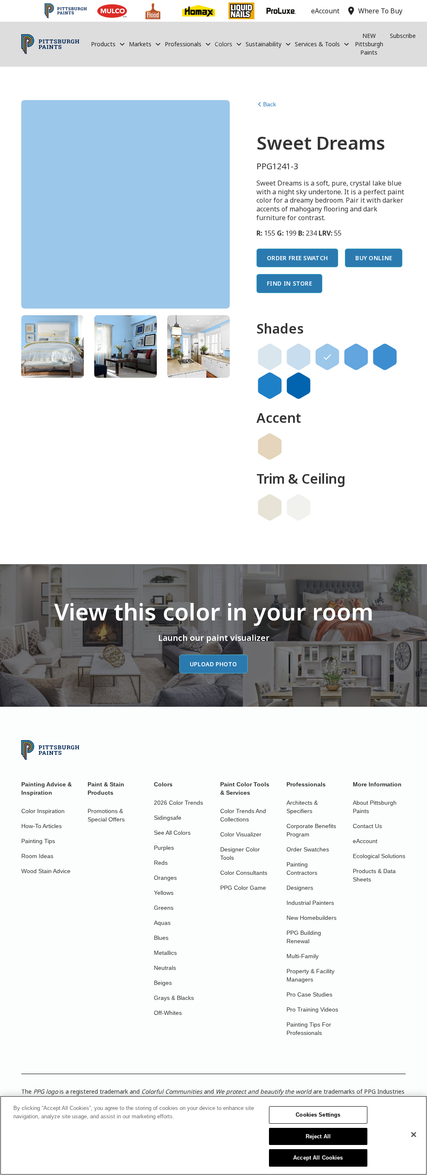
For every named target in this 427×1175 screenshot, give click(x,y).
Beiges (163, 982)
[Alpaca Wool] (269, 446)
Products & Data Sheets (374, 875)
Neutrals (165, 967)
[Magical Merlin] (385, 357)
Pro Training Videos (312, 1009)
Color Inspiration (43, 811)
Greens (163, 907)
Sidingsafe (167, 817)
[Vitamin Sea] (298, 357)
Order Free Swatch (297, 258)
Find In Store (289, 283)
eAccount (365, 841)
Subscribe (403, 36)
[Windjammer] (356, 357)
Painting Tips (38, 841)
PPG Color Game (243, 887)
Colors (223, 44)
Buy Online (373, 258)
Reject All (318, 1136)
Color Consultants (243, 872)
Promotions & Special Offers (106, 815)
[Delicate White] (298, 507)
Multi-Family (302, 956)
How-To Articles (41, 826)
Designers (299, 887)
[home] (50, 44)
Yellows (163, 892)
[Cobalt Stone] (298, 385)
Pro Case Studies (309, 994)
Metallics (165, 952)
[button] (108, 44)
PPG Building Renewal (303, 936)
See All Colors (172, 832)
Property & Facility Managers (310, 975)
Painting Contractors (301, 868)
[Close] (413, 1134)
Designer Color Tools (240, 853)
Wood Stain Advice (45, 871)
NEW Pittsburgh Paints (369, 44)
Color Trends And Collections (243, 815)
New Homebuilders (311, 917)
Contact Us (367, 826)
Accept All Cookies (318, 1158)
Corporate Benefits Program (311, 830)
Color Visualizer (240, 834)
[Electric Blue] (269, 385)
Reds (161, 862)
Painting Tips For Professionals (308, 1028)
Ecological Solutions (379, 856)
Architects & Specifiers (302, 806)
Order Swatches (307, 849)
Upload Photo (213, 664)
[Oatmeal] (269, 507)
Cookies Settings (318, 1115)
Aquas (162, 922)
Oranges (165, 877)
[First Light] (269, 357)
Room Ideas (37, 856)
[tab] (52, 346)
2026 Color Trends (178, 802)
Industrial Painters (310, 902)
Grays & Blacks (174, 997)
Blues (161, 937)
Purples (164, 847)
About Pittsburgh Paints (375, 806)
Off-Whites (168, 1012)
